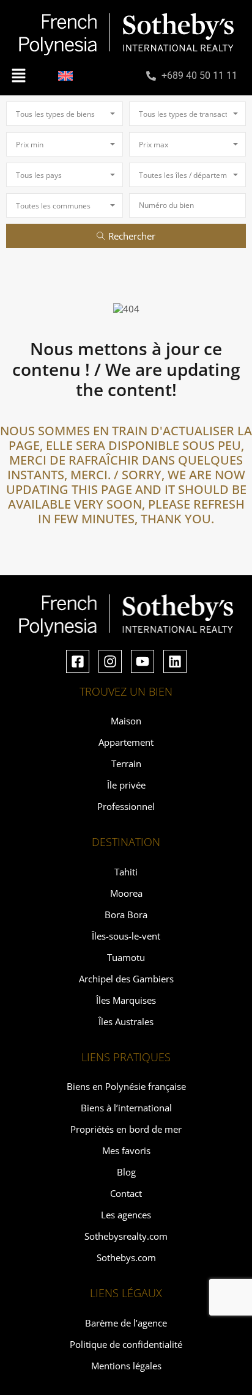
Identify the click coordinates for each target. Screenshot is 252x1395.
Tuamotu (126, 957)
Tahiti (126, 872)
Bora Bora (126, 914)
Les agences (126, 1215)
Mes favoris (126, 1150)
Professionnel (126, 806)
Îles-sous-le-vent (126, 936)
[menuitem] (65, 75)
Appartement (126, 742)
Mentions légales (126, 1366)
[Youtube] (142, 661)
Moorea (126, 893)
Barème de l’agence (126, 1323)
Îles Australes (126, 1021)
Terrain (126, 763)
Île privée (126, 785)
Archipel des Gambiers (126, 979)
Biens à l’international (126, 1108)
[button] (18, 75)
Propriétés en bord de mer (126, 1129)
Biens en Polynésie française (126, 1086)
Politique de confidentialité (126, 1344)
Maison (126, 721)
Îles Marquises (126, 1000)
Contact (126, 1193)
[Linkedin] (175, 661)
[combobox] (64, 113)
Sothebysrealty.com (126, 1236)
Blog (126, 1172)
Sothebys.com (126, 1257)
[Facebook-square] (77, 661)
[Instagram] (110, 661)
